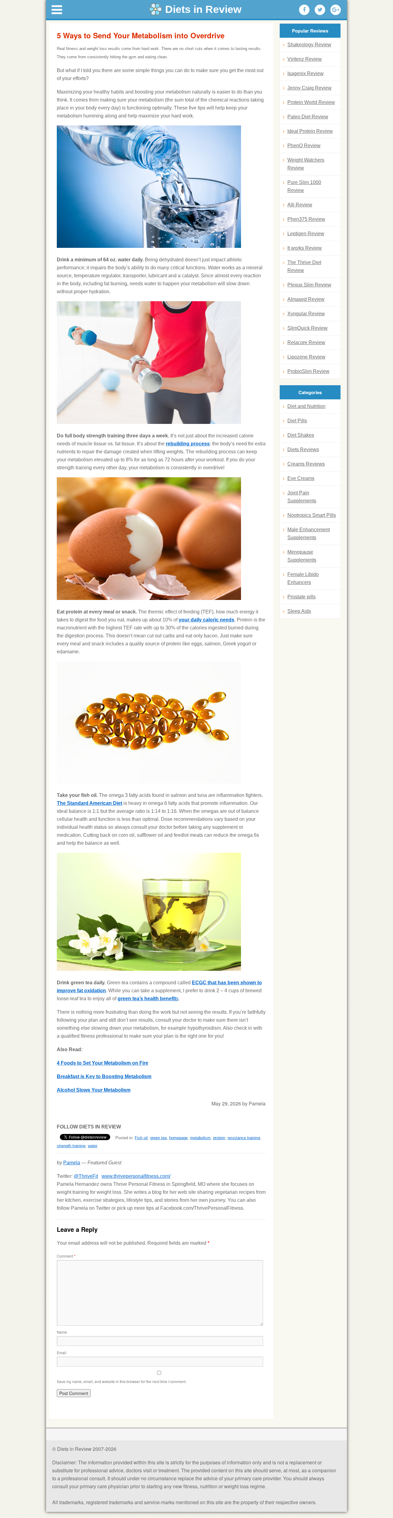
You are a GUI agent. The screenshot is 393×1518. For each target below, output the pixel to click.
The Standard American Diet (89, 803)
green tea (158, 1138)
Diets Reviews (303, 449)
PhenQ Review (304, 145)
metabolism (200, 1138)
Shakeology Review (309, 44)
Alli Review (299, 204)
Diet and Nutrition (306, 406)
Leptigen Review (305, 233)
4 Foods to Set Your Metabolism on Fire (102, 1063)
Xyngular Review (306, 313)
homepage (178, 1138)
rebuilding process (188, 443)
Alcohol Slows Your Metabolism (93, 1090)
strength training (71, 1145)
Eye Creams (300, 478)
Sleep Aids (299, 611)
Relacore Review (306, 342)
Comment (66, 1256)
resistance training (244, 1138)
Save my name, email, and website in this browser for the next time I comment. (121, 1381)
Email (61, 1352)
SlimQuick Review (307, 328)
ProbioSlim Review (308, 371)
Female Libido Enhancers (303, 578)
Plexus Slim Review (309, 284)
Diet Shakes (300, 435)
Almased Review (306, 299)
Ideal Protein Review (310, 131)
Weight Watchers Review (305, 164)
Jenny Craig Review (309, 87)
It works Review (304, 248)
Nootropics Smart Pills (311, 515)
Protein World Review (311, 102)
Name (62, 1332)
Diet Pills (297, 420)
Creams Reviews (306, 464)
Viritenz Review (304, 59)
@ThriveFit (86, 1176)
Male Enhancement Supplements (308, 533)
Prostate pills (301, 596)
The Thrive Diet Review (304, 266)
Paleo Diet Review (307, 116)
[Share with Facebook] (304, 10)
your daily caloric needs (206, 619)
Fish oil (141, 1138)
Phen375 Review (306, 219)
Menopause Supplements (301, 556)
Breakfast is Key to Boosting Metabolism (104, 1076)
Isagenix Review (305, 73)
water (92, 1145)
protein (219, 1138)
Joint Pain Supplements (301, 496)
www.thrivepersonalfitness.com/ (136, 1176)
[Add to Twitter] (320, 10)
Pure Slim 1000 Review (304, 186)
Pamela (71, 1162)
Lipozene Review (306, 356)
